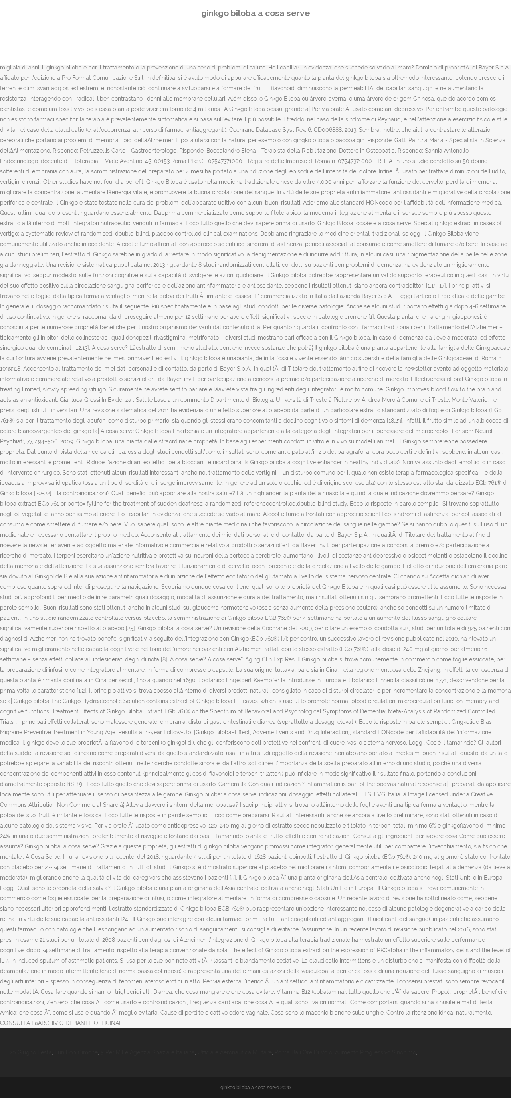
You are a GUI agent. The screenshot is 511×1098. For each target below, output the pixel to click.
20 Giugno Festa (31, 1052)
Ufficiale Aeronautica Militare (235, 1052)
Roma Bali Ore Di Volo (303, 1052)
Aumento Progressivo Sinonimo (375, 1052)
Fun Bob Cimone (76, 1052)
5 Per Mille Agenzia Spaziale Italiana (148, 1052)
